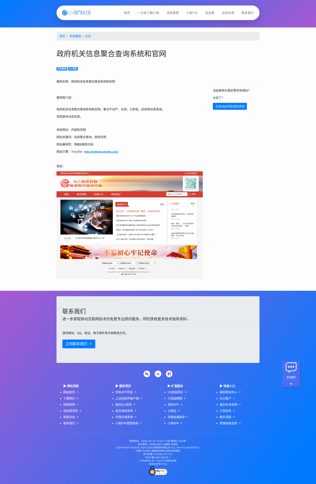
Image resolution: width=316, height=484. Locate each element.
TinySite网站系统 (166, 460)
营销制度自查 (230, 423)
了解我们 (71, 398)
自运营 (210, 13)
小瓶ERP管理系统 (128, 423)
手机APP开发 (126, 392)
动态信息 (228, 13)
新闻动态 (71, 417)
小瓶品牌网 (177, 398)
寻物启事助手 (178, 417)
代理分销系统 (126, 417)
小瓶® (139, 450)
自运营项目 (72, 411)
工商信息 (227, 411)
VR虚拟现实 (177, 392)
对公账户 (227, 398)
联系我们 (248, 13)
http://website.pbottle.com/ (101, 151)
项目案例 (173, 13)
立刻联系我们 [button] (78, 344)
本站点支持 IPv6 (158, 464)
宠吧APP (175, 404)
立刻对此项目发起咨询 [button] (229, 106)
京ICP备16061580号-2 (158, 457)
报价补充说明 (230, 404)
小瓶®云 (192, 13)
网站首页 (71, 392)
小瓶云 (174, 411)
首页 (127, 13)
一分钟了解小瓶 (148, 13)
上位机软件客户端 (129, 398)
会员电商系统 (126, 411)
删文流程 (227, 417)
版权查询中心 (230, 392)
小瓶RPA (175, 423)
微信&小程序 (125, 404)
